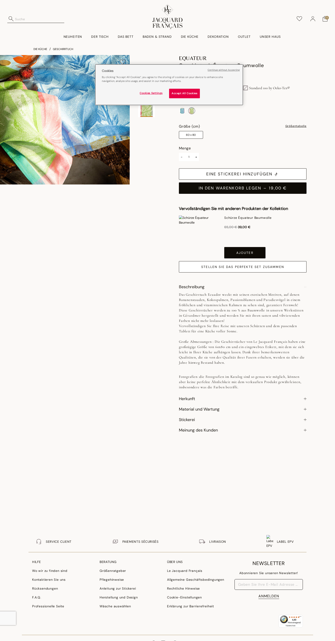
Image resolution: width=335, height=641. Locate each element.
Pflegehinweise (112, 580)
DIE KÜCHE (40, 49)
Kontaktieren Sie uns (49, 580)
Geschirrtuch (63, 49)
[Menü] (300, 617)
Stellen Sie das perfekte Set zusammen (242, 267)
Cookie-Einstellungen (184, 597)
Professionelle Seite (48, 606)
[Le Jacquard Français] (167, 16)
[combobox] (39, 19)
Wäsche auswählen (115, 606)
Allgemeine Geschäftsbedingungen (195, 580)
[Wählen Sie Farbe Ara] (182, 110)
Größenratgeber (113, 571)
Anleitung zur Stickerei (118, 588)
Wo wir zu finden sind (49, 571)
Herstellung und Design (119, 597)
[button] (313, 19)
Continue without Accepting (224, 69)
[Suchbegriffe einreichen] (11, 19)
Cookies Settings (151, 93)
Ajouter (244, 253)
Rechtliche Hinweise (183, 588)
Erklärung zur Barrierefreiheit (190, 606)
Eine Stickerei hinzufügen (239, 174)
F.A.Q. (36, 597)
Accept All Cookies (184, 93)
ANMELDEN (268, 596)
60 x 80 (191, 135)
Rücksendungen (45, 588)
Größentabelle (296, 126)
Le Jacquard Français (184, 571)
